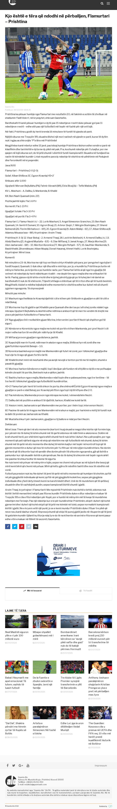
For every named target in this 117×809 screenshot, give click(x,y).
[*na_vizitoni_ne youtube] (28, 765)
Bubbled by (103, 806)
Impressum (101, 765)
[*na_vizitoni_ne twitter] (13, 765)
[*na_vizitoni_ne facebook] (8, 765)
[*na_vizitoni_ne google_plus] (21, 765)
